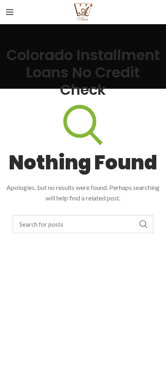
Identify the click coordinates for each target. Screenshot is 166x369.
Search (143, 224)
